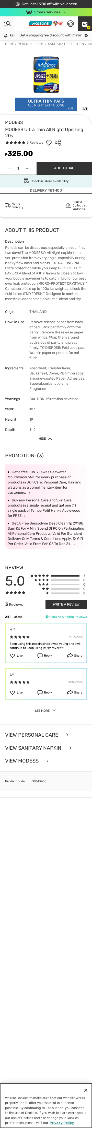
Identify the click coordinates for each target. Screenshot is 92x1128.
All (7, 617)
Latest (17, 617)
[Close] (85, 1090)
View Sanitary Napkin (34, 748)
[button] (85, 23)
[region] (46, 1105)
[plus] (27, 168)
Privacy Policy (62, 1123)
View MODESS (22, 761)
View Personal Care (32, 735)
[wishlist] (49, 142)
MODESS (14, 122)
